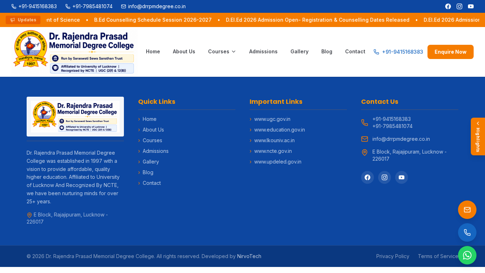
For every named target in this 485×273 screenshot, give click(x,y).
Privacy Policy (392, 256)
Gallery (299, 51)
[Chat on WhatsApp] (467, 255)
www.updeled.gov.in (275, 162)
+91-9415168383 (391, 119)
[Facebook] (448, 6)
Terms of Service (438, 256)
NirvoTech (249, 256)
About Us (184, 51)
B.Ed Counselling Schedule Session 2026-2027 (151, 20)
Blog (326, 51)
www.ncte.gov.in (271, 151)
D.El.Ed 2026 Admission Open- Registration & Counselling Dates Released (316, 20)
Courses (218, 51)
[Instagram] (459, 6)
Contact (355, 51)
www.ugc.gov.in (270, 119)
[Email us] (467, 209)
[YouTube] (471, 6)
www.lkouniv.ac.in (272, 140)
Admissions (263, 51)
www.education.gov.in (277, 130)
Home (153, 51)
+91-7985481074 (392, 126)
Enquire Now (451, 52)
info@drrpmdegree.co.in (401, 139)
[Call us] (467, 232)
